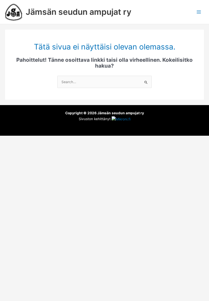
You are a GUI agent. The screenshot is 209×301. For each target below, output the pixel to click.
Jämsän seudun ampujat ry (78, 12)
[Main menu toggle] (199, 12)
